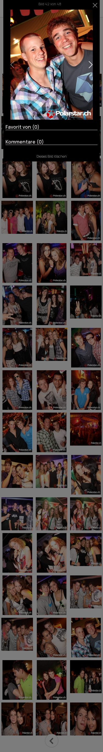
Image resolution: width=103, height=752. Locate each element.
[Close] (95, 5)
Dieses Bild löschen (52, 156)
